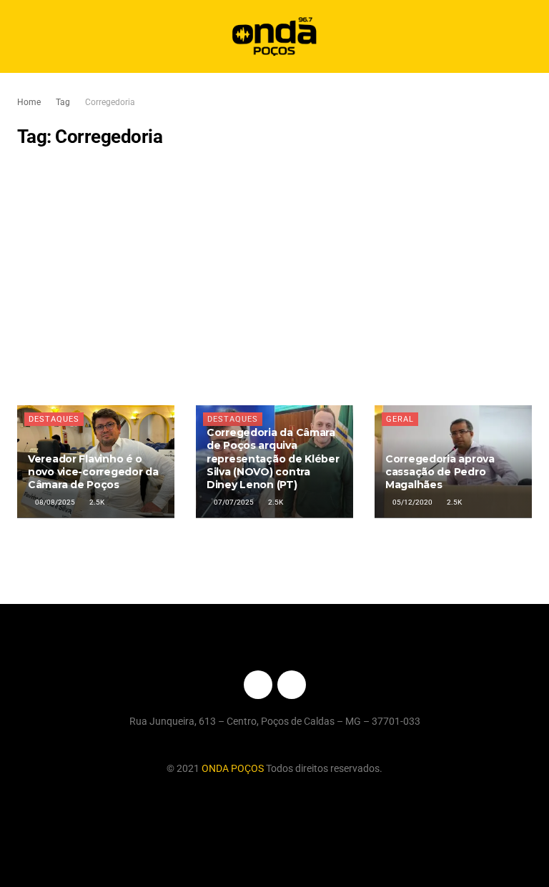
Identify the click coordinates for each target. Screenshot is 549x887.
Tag (63, 102)
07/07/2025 (233, 502)
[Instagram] (291, 684)
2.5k (96, 502)
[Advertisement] (274, 277)
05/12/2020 (411, 502)
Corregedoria (110, 102)
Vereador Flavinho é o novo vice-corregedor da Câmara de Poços (93, 471)
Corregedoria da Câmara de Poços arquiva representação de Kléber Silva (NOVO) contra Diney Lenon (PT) (273, 458)
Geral (400, 419)
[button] (526, 37)
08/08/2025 (54, 502)
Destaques (54, 419)
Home (29, 102)
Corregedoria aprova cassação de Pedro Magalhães (440, 471)
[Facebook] (258, 684)
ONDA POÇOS (234, 768)
